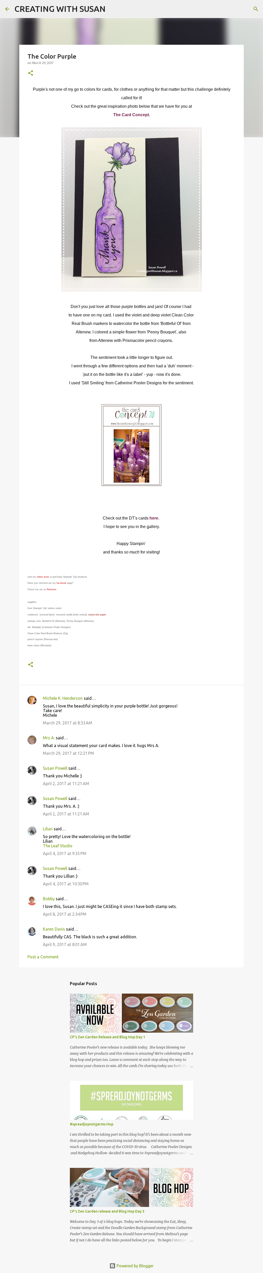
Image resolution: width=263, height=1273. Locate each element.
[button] (30, 73)
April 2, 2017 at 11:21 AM (66, 783)
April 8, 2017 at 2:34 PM (64, 914)
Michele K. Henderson (63, 698)
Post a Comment (43, 956)
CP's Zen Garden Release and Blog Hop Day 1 (107, 1037)
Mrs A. (49, 737)
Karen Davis (54, 929)
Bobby (49, 898)
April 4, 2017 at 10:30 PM (66, 883)
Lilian (48, 828)
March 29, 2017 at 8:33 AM (67, 723)
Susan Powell (55, 768)
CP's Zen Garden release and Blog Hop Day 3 (107, 1211)
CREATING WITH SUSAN (60, 8)
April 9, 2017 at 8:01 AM (65, 944)
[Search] (113, 9)
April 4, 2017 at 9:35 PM (64, 853)
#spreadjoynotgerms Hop (91, 1124)
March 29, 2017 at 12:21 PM (68, 753)
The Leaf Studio (57, 845)
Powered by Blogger (135, 1265)
